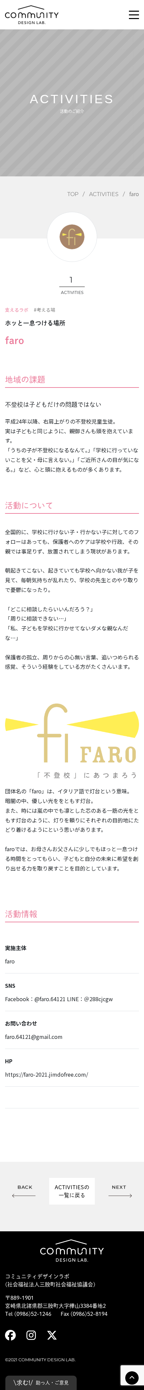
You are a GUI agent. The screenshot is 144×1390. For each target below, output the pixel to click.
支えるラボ (16, 309)
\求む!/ (41, 1383)
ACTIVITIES (104, 194)
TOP (72, 194)
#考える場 (44, 309)
